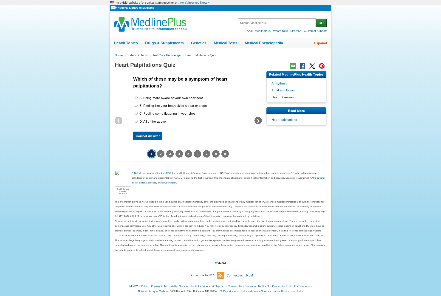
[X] (312, 66)
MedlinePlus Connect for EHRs (275, 286)
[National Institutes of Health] (114, 8)
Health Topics (126, 43)
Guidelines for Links (190, 286)
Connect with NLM (239, 275)
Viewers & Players (213, 286)
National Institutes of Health (288, 291)
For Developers (303, 286)
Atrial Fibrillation (283, 90)
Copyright (156, 286)
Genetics (198, 43)
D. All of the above (152, 121)
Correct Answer (148, 136)
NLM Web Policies (139, 286)
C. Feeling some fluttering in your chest (167, 113)
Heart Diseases (282, 97)
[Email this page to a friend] (292, 66)
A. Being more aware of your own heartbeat (171, 98)
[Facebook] (302, 66)
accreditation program (238, 173)
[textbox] (277, 22)
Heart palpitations (284, 119)
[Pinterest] (321, 66)
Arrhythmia (279, 83)
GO (321, 23)
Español (320, 43)
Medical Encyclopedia (264, 43)
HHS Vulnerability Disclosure (241, 286)
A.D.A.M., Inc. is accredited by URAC (151, 173)
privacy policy (169, 182)
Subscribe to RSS (202, 275)
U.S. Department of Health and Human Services (244, 291)
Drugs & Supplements (164, 43)
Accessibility (170, 286)
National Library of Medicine (136, 7)
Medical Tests (225, 43)
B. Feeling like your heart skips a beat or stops (173, 105)
